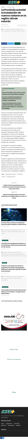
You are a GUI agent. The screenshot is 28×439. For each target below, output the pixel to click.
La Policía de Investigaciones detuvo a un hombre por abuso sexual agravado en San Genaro (13, 245)
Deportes (3, 425)
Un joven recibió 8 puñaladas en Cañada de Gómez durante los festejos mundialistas (12, 98)
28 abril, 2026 (4, 24)
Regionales (11, 7)
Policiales (5, 219)
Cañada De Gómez (10, 174)
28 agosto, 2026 (5, 226)
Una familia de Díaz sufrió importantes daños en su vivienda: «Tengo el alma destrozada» (13, 291)
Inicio (3, 7)
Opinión (18, 425)
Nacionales (11, 425)
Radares (20, 174)
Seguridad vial (11, 176)
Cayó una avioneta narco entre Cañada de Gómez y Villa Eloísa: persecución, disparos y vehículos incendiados (12, 105)
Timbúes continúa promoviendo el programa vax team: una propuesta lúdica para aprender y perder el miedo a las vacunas (13, 268)
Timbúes (4, 262)
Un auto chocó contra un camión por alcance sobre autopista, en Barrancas (13, 223)
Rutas (3, 176)
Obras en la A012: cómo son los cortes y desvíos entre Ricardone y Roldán (13, 93)
